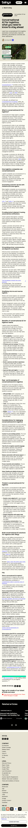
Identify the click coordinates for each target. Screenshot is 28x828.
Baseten (4, 790)
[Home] (6, 2)
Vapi (3, 788)
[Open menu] (25, 2)
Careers (4, 751)
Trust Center (5, 775)
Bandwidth (5, 796)
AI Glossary (5, 755)
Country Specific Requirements (10, 777)
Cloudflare (4, 802)
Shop (3, 757)
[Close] (26, 812)
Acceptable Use (6, 773)
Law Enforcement (6, 771)
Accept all (14, 825)
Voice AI (4, 753)
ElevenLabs (5, 786)
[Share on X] (17, 686)
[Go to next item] (16, 725)
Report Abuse (5, 765)
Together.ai (5, 792)
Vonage (4, 798)
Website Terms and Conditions (10, 779)
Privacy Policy (5, 767)
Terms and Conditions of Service (10, 781)
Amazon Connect (6, 800)
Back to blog (8, 8)
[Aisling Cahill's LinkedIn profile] (13, 40)
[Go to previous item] (12, 725)
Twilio (3, 794)
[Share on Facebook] (20, 686)
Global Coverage (6, 747)
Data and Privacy (6, 763)
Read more (4, 818)
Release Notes (6, 749)
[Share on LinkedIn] (15, 686)
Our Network (5, 745)
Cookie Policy (5, 769)
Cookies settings (14, 821)
